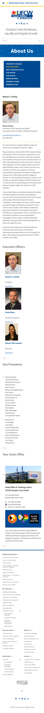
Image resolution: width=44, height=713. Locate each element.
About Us (22, 51)
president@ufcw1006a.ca (12, 135)
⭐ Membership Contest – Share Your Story (22, 3)
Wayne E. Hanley (12, 277)
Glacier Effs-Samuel (13, 343)
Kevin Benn (10, 312)
